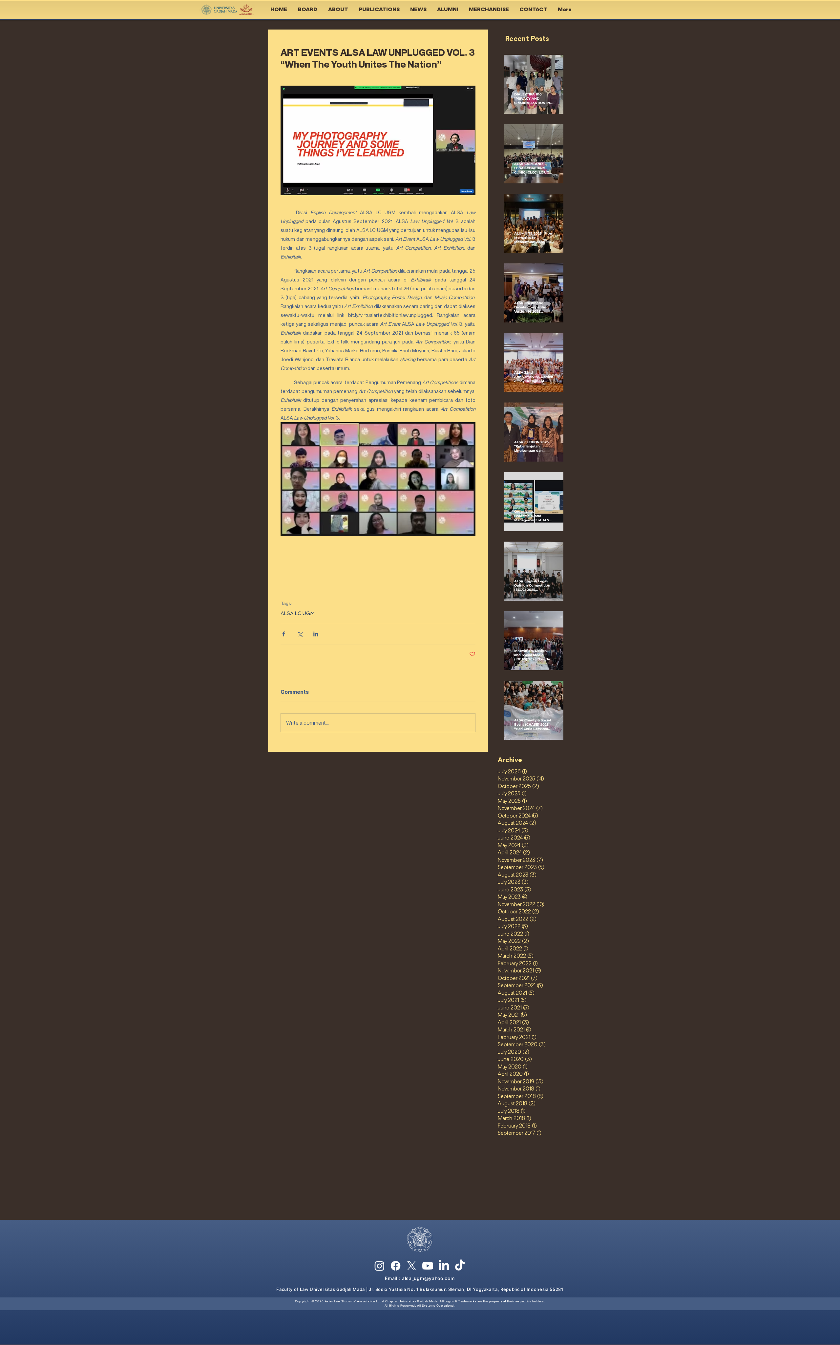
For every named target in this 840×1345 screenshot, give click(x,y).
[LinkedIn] (443, 1265)
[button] (308, 10)
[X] (411, 1265)
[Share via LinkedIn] (316, 634)
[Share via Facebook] (284, 634)
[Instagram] (379, 1265)
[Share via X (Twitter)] (300, 634)
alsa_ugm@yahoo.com (428, 1278)
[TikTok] (459, 1265)
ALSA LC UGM (298, 613)
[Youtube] (427, 1265)
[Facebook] (395, 1265)
